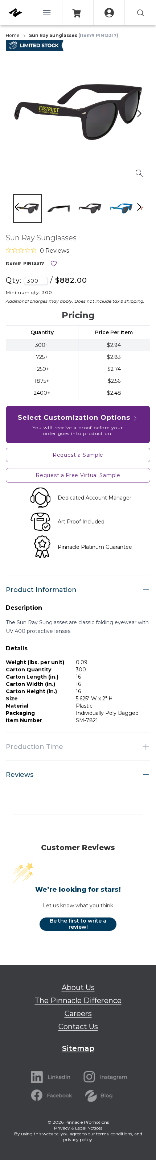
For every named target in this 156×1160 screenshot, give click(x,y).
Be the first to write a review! (78, 924)
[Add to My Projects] (53, 263)
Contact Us (78, 1026)
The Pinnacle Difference (78, 1000)
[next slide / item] (147, 210)
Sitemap (78, 1048)
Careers (78, 1013)
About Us (78, 987)
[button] (27, 208)
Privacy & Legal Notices (78, 1128)
